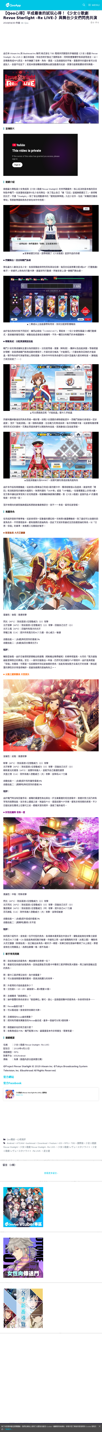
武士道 (47, 1151)
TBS (73, 1143)
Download (42, 1143)
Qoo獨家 (11, 1139)
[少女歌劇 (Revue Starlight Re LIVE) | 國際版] (51, 1094)
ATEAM (20, 1143)
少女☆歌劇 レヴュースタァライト (74, 1147)
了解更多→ (8, 1429)
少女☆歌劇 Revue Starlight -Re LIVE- (38, 1147)
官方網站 (8, 1077)
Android (10, 1143)
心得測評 (21, 1139)
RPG (66, 1143)
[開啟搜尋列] (84, 5)
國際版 (80, 1143)
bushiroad (30, 1143)
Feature (53, 1143)
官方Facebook (12, 1083)
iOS (60, 1143)
